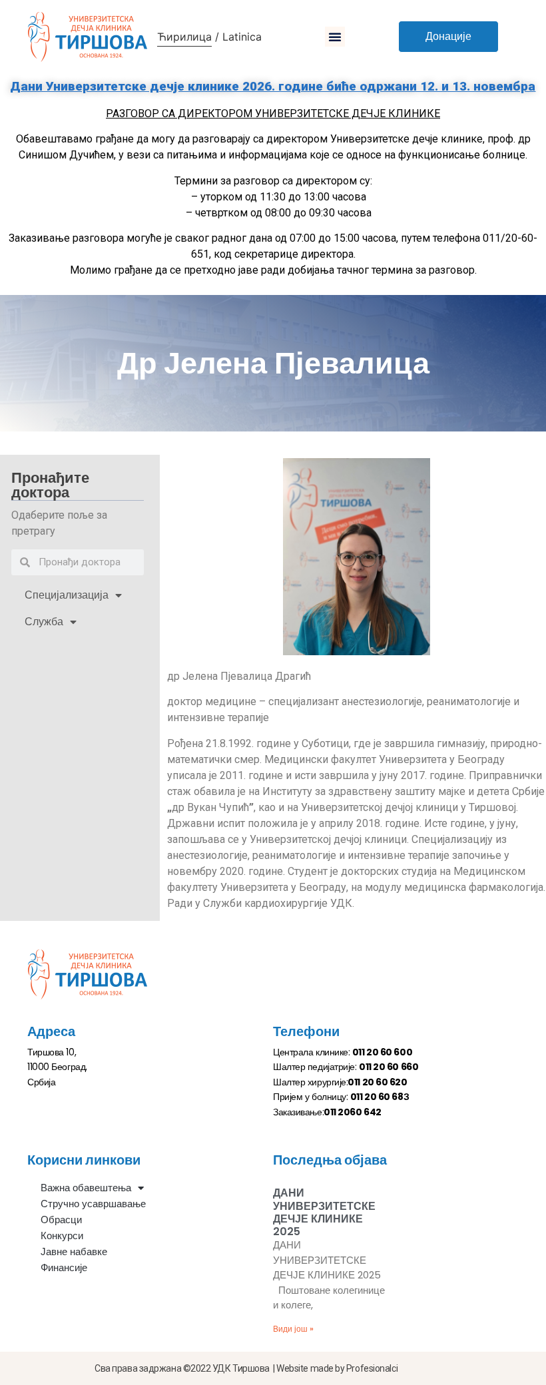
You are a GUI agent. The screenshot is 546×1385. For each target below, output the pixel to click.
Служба (44, 621)
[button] (335, 37)
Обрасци (61, 1220)
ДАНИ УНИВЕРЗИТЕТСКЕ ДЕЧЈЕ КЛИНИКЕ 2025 (324, 1212)
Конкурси (62, 1236)
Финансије (64, 1267)
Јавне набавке (74, 1251)
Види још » (293, 1328)
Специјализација (67, 595)
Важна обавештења (86, 1188)
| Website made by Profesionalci (335, 1368)
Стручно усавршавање (93, 1204)
